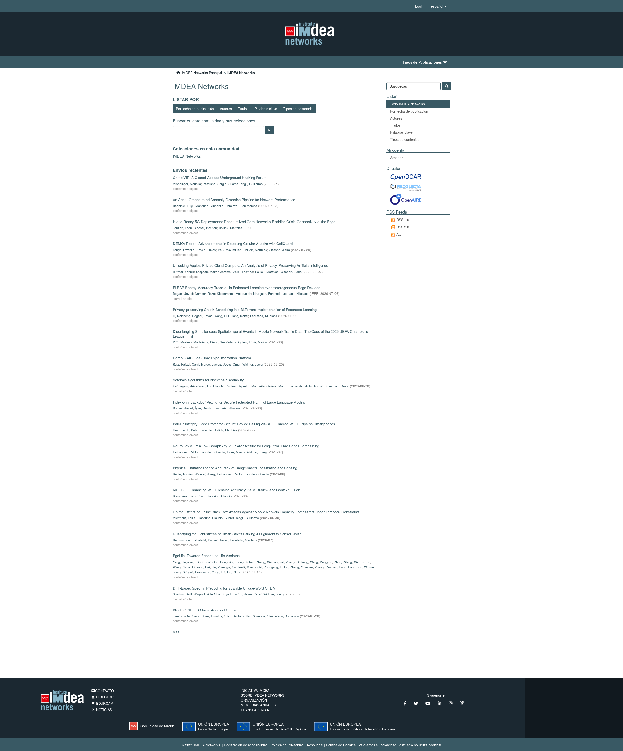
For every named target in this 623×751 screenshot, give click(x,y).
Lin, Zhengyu (221, 567)
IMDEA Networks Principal (202, 72)
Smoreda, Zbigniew (233, 342)
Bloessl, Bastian (205, 227)
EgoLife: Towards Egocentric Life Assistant (207, 555)
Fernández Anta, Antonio (306, 386)
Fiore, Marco (258, 342)
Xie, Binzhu (362, 562)
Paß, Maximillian (229, 249)
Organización (254, 700)
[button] (438, 6)
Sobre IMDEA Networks (262, 695)
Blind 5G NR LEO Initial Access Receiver (205, 609)
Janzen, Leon (182, 227)
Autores (226, 108)
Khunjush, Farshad (266, 293)
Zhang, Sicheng (297, 562)
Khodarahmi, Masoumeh (234, 293)
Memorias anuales (258, 705)
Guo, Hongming (223, 562)
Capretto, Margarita (251, 386)
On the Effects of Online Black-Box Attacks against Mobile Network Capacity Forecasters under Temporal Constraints (266, 511)
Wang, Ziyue (181, 567)
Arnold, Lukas (206, 249)
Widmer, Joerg (252, 364)
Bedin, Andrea (183, 474)
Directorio (104, 697)
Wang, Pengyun (321, 562)
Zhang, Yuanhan (301, 567)
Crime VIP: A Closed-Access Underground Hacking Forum (219, 177)
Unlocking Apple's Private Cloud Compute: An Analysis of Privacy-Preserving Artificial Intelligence (250, 265)
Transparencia (255, 709)
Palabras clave (266, 108)
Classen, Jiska (279, 249)
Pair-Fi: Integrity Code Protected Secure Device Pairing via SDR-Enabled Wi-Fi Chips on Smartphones (254, 423)
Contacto (102, 690)
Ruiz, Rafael (181, 364)
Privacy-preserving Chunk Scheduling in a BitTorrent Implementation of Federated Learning (245, 309)
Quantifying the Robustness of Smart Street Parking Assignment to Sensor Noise (237, 533)
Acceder (396, 157)
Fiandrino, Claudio (212, 452)
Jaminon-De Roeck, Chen (191, 616)
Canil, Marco (201, 364)
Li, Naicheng (181, 315)
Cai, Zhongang (267, 567)
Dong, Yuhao (245, 562)
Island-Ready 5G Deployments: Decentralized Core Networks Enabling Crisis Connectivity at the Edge (254, 221)
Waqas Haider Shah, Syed (212, 594)
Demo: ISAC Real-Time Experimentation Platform (212, 357)
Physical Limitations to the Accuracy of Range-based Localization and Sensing (235, 467)
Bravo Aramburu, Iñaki (188, 496)
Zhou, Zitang (343, 562)
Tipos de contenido (298, 108)
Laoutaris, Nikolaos (295, 293)
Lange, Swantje (183, 249)
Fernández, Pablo (185, 452)
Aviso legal (315, 744)
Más (176, 631)
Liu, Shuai (203, 562)
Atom (400, 234)
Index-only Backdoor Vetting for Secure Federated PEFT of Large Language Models (239, 401)
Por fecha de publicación (195, 108)
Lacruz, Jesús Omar (226, 364)
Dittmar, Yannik (183, 271)
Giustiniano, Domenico (283, 616)
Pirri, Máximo (182, 342)
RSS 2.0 (402, 227)
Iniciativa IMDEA (255, 690)
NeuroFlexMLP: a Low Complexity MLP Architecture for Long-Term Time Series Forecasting (246, 445)
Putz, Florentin (201, 430)
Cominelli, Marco (244, 567)
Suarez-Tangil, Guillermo (245, 183)
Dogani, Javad (183, 293)
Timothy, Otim (221, 616)
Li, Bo (284, 567)
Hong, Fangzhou (350, 567)
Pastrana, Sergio (214, 183)
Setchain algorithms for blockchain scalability (208, 379)
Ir (269, 130)
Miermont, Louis (184, 518)
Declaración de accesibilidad (246, 744)
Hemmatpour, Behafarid (189, 540)
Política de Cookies (341, 744)
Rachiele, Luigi (183, 205)
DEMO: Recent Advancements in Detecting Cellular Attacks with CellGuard (233, 243)
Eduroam (102, 703)
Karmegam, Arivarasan (189, 386)
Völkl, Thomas (243, 271)
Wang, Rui (221, 315)
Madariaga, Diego (205, 342)
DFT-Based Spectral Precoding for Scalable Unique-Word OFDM (224, 588)
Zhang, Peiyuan (326, 567)
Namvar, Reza (205, 293)
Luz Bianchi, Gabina (221, 386)
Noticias (101, 709)
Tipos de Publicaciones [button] (422, 62)
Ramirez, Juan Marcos (241, 205)
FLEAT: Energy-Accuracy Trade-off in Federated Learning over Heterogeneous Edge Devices (246, 287)
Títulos (243, 108)
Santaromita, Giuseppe (249, 616)
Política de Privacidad (287, 744)
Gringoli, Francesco (196, 572)
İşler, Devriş (203, 408)
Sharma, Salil (182, 594)
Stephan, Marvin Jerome (213, 271)
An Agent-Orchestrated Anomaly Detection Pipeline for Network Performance (234, 199)
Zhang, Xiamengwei (270, 562)
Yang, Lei (218, 572)
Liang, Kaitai (239, 315)
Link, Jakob (181, 430)
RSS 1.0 (402, 219)
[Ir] (446, 86)
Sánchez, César (337, 386)
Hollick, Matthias (230, 227)
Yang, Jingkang (183, 562)
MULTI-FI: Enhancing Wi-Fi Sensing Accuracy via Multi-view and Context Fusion (236, 489)
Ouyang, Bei (201, 567)
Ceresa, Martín (276, 386)
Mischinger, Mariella (187, 183)
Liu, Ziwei (233, 572)
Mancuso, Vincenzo (209, 205)
